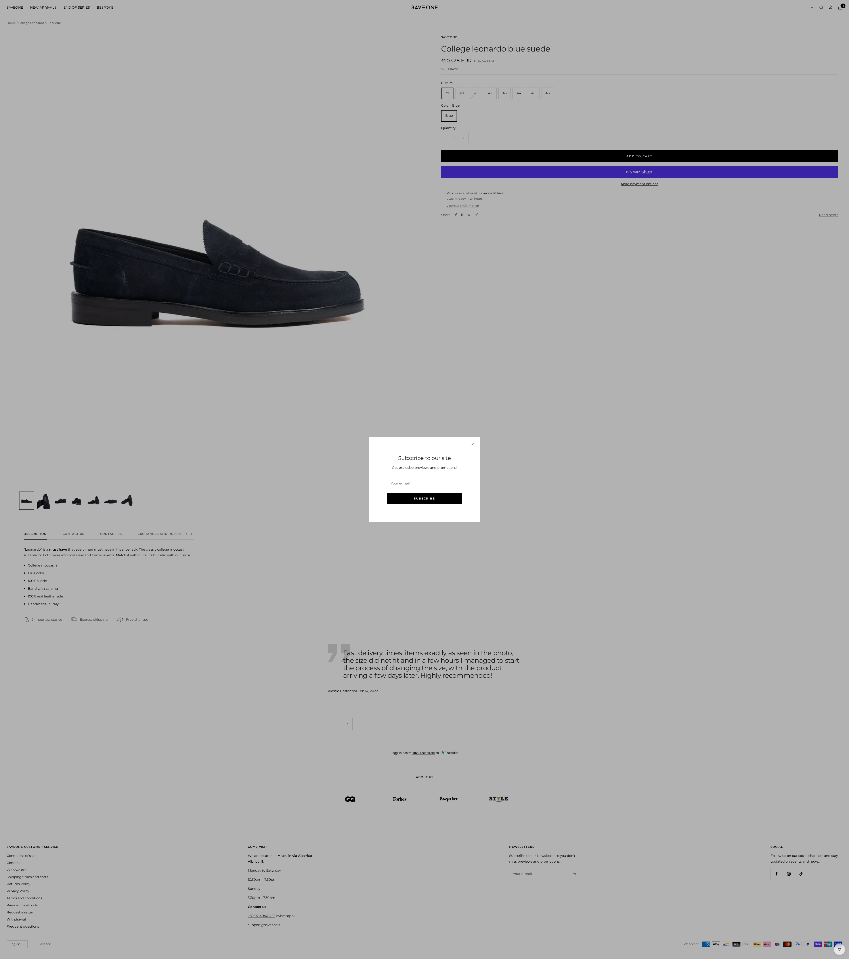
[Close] (472, 444)
